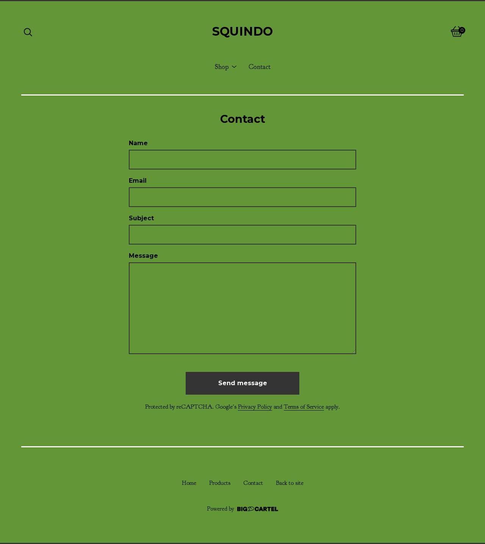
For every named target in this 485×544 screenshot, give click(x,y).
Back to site (290, 483)
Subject (141, 218)
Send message (242, 383)
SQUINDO (242, 31)
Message (143, 255)
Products (219, 483)
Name (138, 143)
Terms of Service (304, 407)
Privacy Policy (255, 407)
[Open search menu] (28, 31)
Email (138, 180)
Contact (260, 67)
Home (189, 483)
